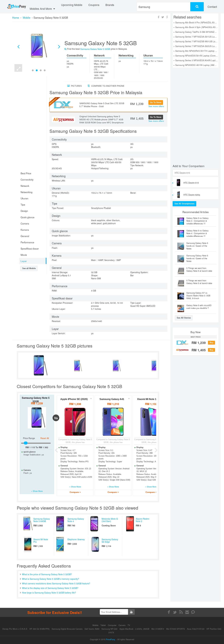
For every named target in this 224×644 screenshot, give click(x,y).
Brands (109, 5)
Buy (211, 342)
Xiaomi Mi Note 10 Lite (150, 399)
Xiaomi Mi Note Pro (40, 540)
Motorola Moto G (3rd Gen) (110, 520)
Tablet (103, 625)
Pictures (76, 86)
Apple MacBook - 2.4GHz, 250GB (134, 628)
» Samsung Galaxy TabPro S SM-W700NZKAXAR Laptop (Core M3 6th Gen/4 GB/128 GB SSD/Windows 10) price (195, 31)
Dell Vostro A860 (92, 628)
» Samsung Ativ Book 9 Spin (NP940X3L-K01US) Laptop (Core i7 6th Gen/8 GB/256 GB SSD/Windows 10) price (195, 27)
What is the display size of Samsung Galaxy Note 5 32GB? (50, 588)
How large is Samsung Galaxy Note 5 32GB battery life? (49, 592)
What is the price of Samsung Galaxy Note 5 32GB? (47, 574)
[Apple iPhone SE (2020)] (75, 422)
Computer (112, 625)
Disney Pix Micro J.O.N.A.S (14, 628)
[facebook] (168, 612)
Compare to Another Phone (107, 86)
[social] (193, 612)
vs (56, 418)
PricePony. (111, 639)
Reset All (44, 438)
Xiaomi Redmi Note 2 (142, 520)
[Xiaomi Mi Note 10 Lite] (151, 422)
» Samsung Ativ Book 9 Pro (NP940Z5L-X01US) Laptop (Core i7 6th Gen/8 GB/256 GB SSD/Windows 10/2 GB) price (195, 22)
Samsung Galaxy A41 (112, 399)
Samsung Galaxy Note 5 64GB (41, 520)
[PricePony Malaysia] (16, 6)
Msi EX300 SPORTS (175, 628)
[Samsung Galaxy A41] (113, 422)
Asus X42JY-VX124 (195, 628)
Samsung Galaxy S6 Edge (110, 540)
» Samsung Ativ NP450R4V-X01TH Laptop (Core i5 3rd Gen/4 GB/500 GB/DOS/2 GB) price (195, 50)
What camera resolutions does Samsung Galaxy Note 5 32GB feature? (56, 583)
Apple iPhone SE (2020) (74, 399)
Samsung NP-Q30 (109, 628)
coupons (93, 5)
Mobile (95, 625)
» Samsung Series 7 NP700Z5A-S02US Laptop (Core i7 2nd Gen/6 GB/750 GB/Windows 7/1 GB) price (195, 46)
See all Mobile (29, 268)
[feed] (181, 612)
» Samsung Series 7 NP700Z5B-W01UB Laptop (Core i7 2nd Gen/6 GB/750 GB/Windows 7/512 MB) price (195, 41)
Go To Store (155, 102)
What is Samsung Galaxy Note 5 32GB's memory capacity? (50, 578)
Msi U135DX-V (157, 628)
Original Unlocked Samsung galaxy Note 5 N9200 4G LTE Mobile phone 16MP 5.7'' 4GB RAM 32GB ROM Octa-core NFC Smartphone (101, 119)
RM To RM (36, 447)
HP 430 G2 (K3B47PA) (39, 628)
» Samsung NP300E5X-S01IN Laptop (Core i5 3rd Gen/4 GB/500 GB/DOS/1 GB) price (195, 55)
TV (129, 625)
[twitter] (175, 612)
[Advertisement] (112, 32)
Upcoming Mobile (71, 5)
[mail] (187, 612)
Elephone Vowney (76, 539)
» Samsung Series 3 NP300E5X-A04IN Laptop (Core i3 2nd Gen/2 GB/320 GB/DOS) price (195, 60)
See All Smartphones (184, 204)
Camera (122, 625)
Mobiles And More (41, 9)
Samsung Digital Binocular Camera (67, 628)
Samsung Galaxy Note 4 (76, 520)
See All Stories (184, 318)
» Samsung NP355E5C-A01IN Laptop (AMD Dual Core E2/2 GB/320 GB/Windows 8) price (195, 65)
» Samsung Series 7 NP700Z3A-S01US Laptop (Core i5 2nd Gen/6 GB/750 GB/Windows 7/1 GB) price (195, 36)
